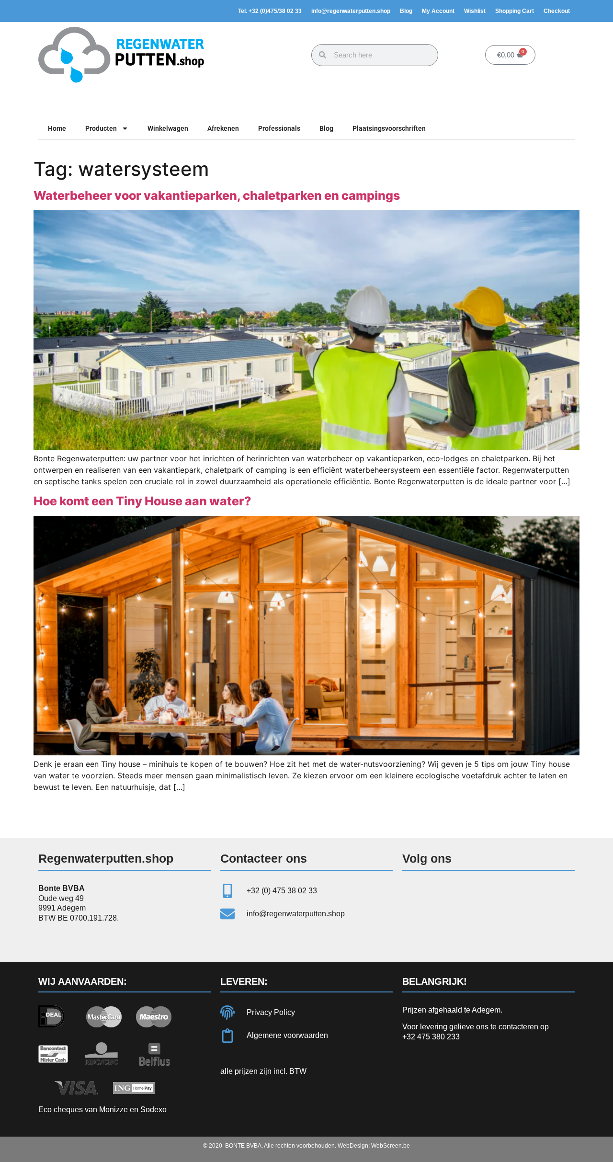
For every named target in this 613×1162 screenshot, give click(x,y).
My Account (438, 11)
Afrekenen (223, 128)
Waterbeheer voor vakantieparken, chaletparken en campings (217, 195)
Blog (406, 11)
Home (57, 128)
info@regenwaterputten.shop (350, 11)
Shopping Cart (514, 11)
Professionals (279, 128)
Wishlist (475, 11)
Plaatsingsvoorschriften (389, 128)
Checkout (557, 11)
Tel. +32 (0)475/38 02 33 (270, 11)
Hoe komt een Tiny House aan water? (142, 501)
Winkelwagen (168, 128)
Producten (101, 128)
